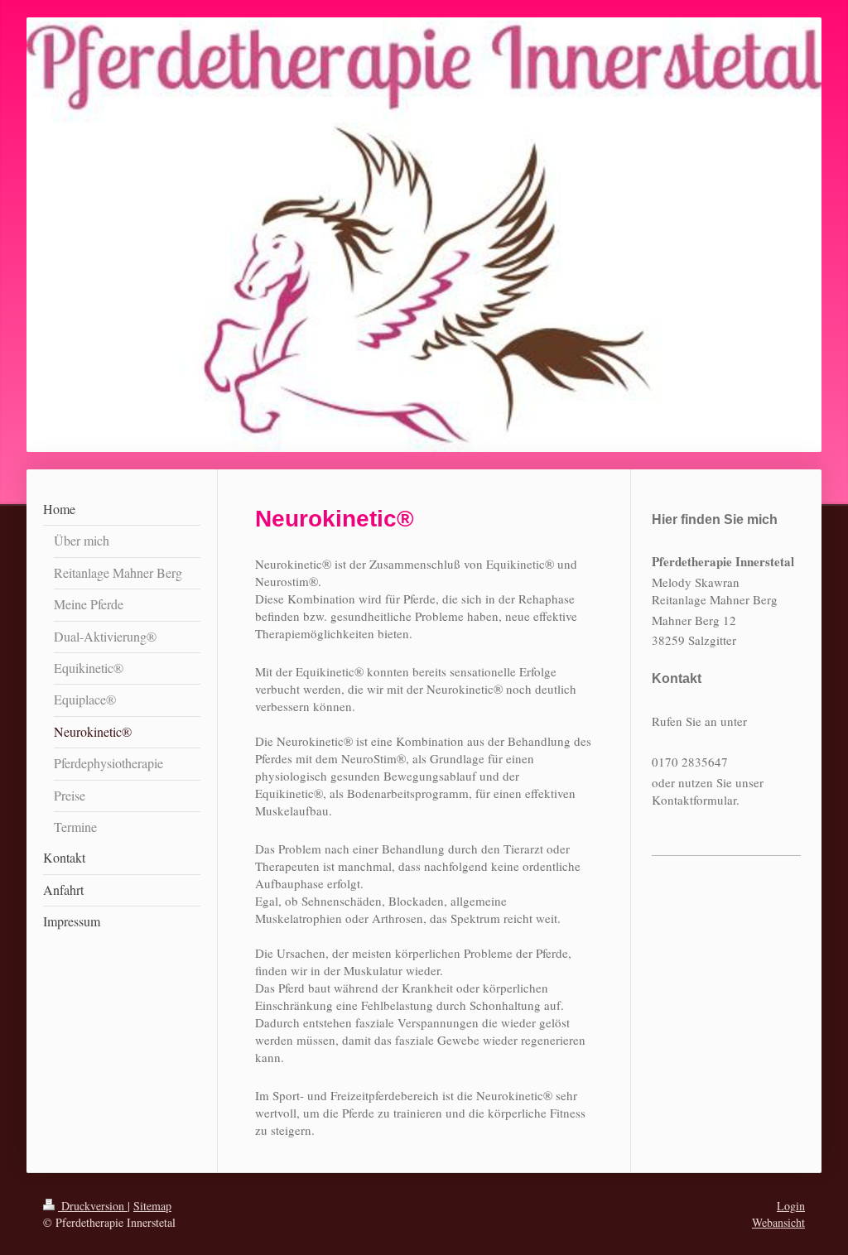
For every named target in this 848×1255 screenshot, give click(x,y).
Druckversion (93, 1206)
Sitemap (152, 1206)
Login (791, 1206)
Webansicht (778, 1222)
